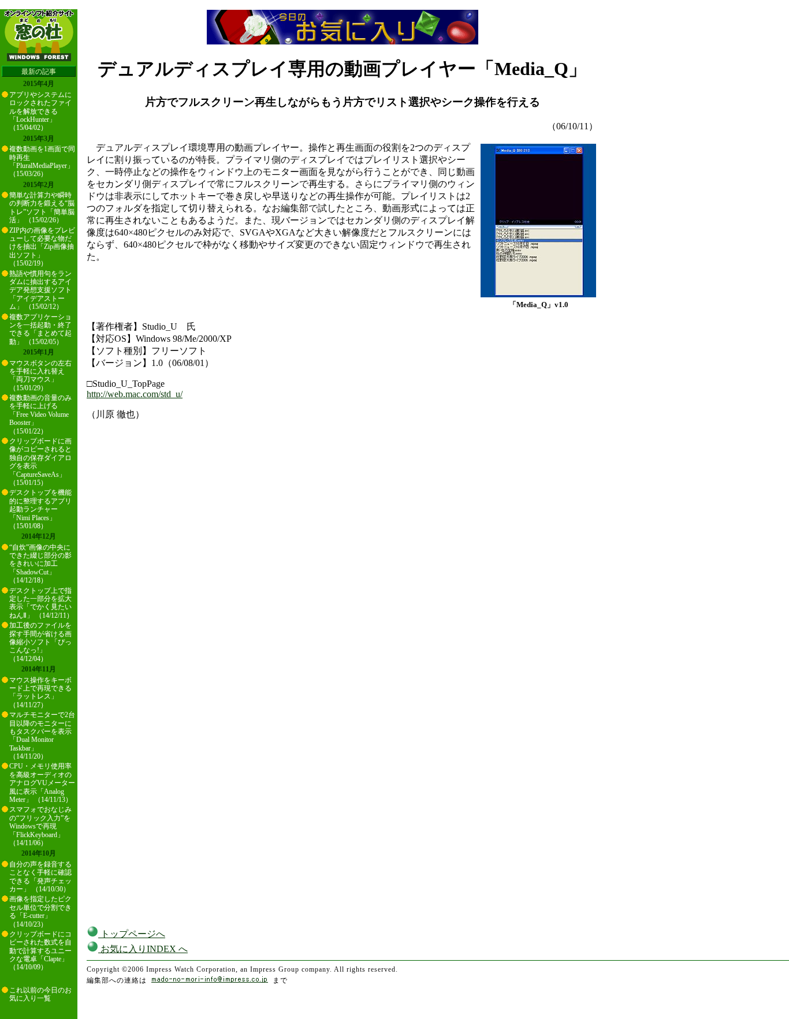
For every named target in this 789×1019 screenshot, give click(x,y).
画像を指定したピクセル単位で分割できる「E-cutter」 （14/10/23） (40, 911)
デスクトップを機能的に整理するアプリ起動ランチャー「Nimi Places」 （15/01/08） (40, 509)
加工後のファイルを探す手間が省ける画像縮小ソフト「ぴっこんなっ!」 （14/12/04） (40, 642)
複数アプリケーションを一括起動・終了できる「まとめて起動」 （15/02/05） (40, 329)
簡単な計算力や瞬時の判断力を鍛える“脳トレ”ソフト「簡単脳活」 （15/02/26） (42, 207)
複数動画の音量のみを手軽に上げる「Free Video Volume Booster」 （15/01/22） (40, 414)
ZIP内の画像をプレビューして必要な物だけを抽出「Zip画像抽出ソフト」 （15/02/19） (42, 247)
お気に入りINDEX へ (143, 949)
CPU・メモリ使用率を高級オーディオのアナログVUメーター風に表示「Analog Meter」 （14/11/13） (42, 783)
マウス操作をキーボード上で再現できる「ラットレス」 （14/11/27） (40, 692)
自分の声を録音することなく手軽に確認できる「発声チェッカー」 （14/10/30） (40, 876)
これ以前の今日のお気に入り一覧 (40, 994)
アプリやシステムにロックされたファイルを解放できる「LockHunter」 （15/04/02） (40, 111)
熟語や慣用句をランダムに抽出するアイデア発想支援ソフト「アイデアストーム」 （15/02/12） (40, 290)
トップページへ (131, 934)
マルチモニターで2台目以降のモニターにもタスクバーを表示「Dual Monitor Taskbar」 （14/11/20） (42, 735)
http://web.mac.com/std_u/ (135, 394)
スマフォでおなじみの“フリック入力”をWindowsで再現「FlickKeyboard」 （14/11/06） (40, 826)
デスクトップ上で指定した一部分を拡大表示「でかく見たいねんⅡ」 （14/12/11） (41, 603)
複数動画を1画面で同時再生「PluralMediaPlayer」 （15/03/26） (42, 161)
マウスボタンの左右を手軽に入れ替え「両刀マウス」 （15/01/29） (40, 375)
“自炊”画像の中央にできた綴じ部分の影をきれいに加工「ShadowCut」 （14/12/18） (40, 564)
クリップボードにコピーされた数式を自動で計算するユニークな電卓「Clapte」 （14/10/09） (40, 951)
